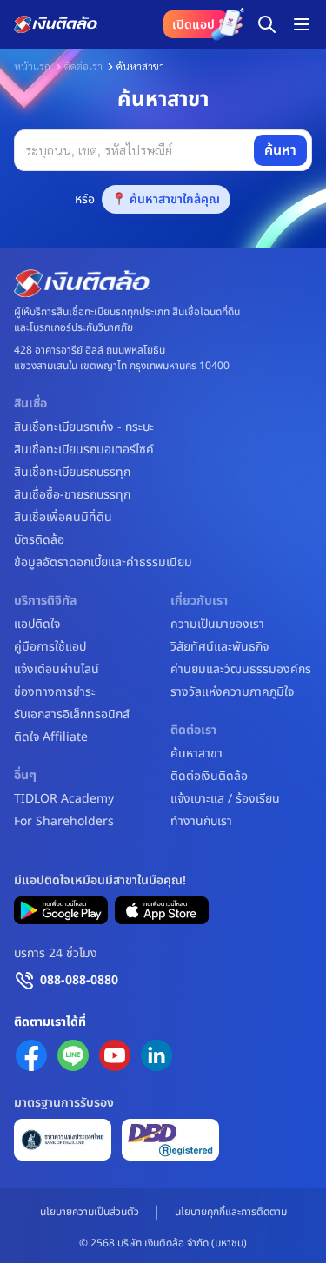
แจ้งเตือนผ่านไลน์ (56, 670)
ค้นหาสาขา (196, 754)
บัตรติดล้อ (39, 540)
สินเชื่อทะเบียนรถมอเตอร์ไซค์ (84, 450)
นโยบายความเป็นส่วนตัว (89, 1212)
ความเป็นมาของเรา (217, 624)
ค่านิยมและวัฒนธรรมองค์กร (240, 670)
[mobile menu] (301, 24)
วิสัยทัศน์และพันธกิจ (219, 647)
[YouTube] (114, 1055)
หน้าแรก (32, 66)
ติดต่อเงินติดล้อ (209, 776)
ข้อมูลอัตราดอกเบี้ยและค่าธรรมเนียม (103, 563)
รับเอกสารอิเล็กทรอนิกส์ (72, 715)
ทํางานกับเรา (201, 822)
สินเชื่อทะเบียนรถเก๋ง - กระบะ (84, 427)
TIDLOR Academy (64, 799)
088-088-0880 (79, 980)
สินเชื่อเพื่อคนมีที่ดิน (63, 518)
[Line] (73, 1055)
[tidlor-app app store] (162, 910)
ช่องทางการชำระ (55, 692)
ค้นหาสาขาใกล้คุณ (175, 199)
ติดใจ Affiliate (51, 737)
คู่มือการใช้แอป (50, 647)
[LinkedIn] (156, 1055)
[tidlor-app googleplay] (61, 910)
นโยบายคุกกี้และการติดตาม (231, 1212)
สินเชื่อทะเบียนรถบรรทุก (72, 472)
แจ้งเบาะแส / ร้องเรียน (225, 799)
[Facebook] (31, 1055)
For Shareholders (64, 822)
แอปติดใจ (37, 624)
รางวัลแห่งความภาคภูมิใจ (232, 692)
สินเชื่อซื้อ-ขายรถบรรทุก (72, 495)
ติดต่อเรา (83, 66)
